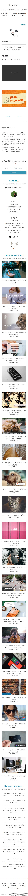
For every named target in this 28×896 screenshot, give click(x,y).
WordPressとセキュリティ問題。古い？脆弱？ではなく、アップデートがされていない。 (14, 810)
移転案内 (5, 56)
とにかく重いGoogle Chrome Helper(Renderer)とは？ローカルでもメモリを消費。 (14, 866)
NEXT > (20, 116)
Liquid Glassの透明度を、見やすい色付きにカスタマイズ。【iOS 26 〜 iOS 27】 (14, 851)
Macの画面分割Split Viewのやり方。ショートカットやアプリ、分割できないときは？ (14, 842)
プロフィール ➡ (14, 232)
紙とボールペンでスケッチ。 (14, 859)
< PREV (8, 116)
